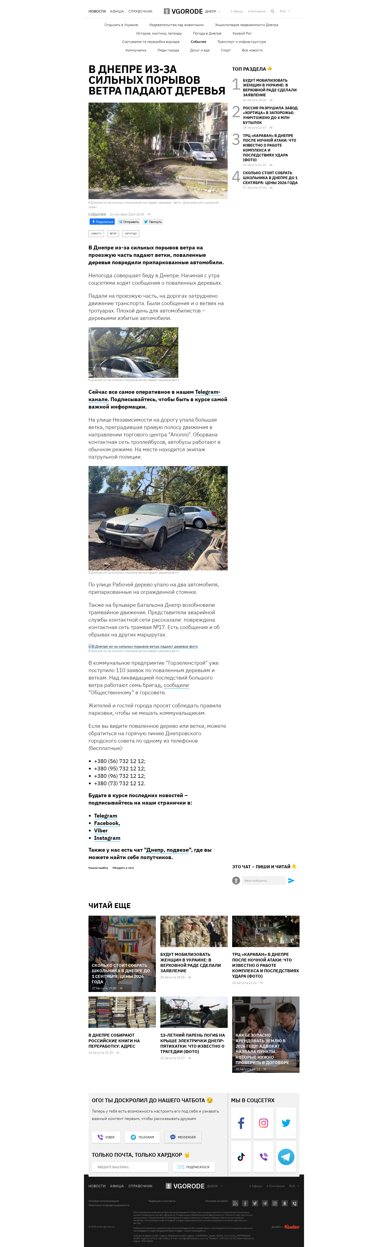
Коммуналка (136, 50)
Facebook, (107, 823)
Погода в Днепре (207, 33)
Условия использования (103, 1201)
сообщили (176, 684)
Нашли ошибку (98, 868)
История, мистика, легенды (159, 33)
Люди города (168, 50)
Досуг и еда (199, 50)
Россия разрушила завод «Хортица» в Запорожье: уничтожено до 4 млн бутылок (270, 115)
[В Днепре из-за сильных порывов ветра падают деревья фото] (133, 352)
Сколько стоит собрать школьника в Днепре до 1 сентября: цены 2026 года (270, 177)
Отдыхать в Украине (121, 24)
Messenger (187, 1137)
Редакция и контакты (162, 1201)
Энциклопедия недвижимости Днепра (246, 24)
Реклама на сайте (216, 1201)
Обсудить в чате (123, 868)
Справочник (140, 11)
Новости (97, 11)
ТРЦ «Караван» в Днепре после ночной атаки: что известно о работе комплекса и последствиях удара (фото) (269, 148)
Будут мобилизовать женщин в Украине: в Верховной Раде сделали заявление (270, 87)
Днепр (212, 1186)
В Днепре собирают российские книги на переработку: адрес (114, 1040)
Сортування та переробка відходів (151, 41)
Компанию (258, 11)
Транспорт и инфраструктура (241, 41)
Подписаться (197, 1167)
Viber (101, 830)
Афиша (117, 11)
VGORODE (189, 1185)
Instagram (107, 837)
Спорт (226, 50)
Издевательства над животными (176, 24)
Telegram (105, 815)
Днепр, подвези (167, 849)
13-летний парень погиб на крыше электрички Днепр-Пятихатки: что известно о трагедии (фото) (192, 1043)
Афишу (238, 11)
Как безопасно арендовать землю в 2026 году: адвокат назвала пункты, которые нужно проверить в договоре (262, 1048)
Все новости (252, 50)
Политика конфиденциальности (108, 1205)
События (198, 41)
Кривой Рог (242, 33)
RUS (283, 11)
